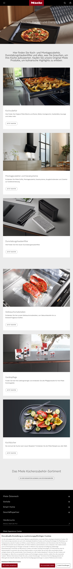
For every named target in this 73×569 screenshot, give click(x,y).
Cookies (18, 561)
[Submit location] (69, 524)
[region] (36, 551)
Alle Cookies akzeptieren (10, 565)
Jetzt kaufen (11, 123)
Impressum (5, 561)
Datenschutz (12, 561)
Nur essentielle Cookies (47, 565)
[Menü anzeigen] (4, 3)
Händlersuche (9, 520)
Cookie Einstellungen (63, 565)
